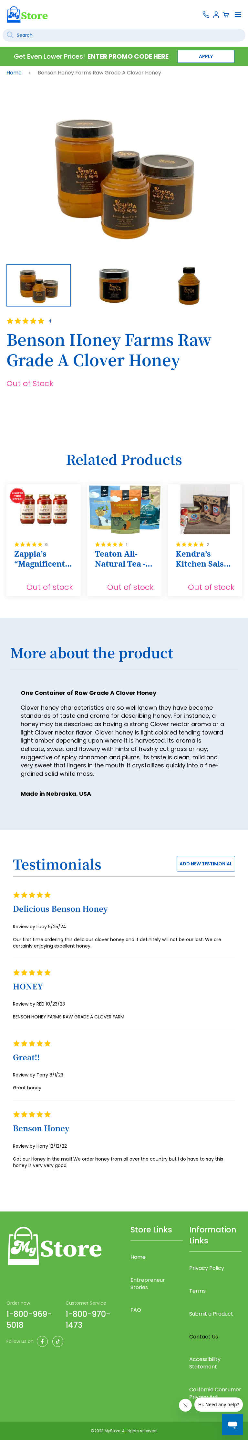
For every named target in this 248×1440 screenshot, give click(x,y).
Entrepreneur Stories (147, 1283)
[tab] (124, 656)
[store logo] (27, 14)
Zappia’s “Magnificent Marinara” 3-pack (39, 559)
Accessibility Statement (205, 1363)
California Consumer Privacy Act (215, 1393)
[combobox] (124, 35)
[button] (118, 285)
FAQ (135, 1310)
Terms (197, 1291)
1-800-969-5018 (29, 1319)
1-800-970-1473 (88, 1319)
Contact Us (203, 1336)
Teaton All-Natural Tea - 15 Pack (120, 559)
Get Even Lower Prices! (49, 56)
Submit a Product (211, 1314)
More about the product (91, 653)
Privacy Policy (206, 1268)
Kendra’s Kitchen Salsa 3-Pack (202, 559)
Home (14, 72)
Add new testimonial (206, 864)
